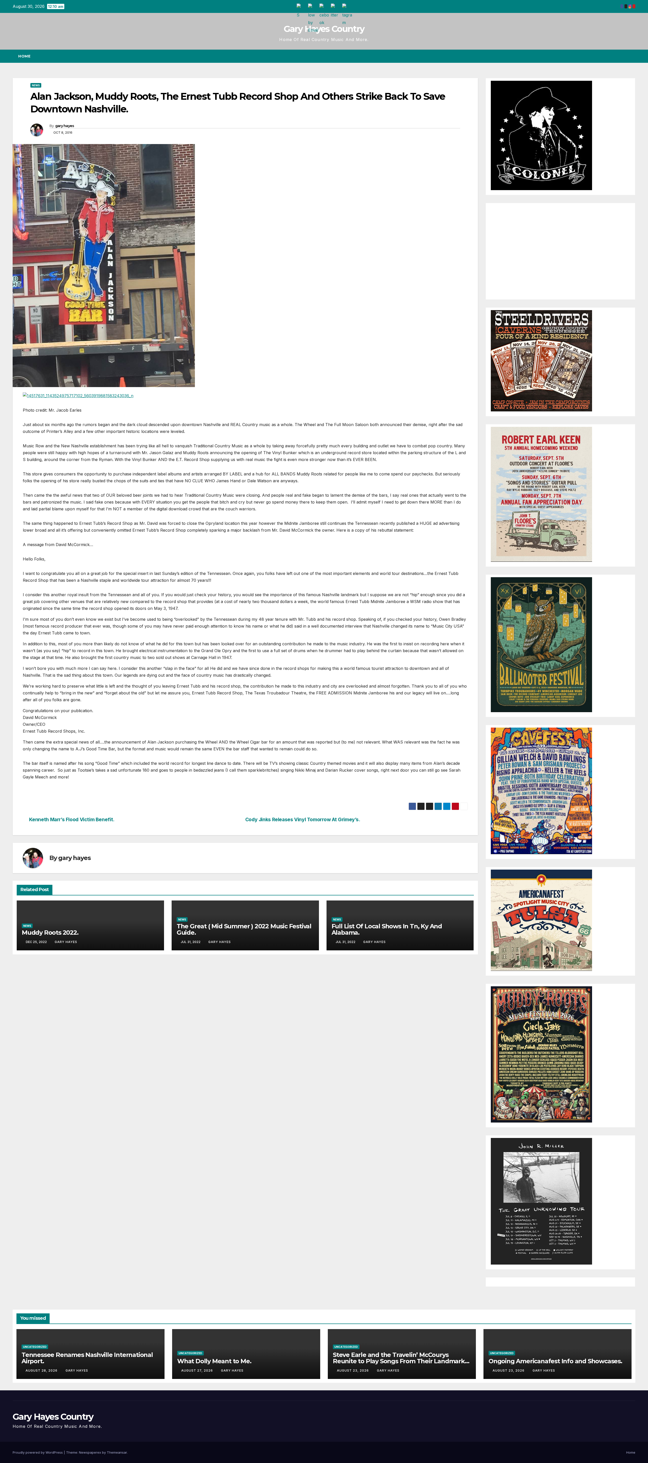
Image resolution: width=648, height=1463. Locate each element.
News (36, 85)
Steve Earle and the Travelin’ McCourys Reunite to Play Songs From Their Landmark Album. (399, 1361)
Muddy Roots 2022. (50, 932)
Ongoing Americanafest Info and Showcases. (555, 1361)
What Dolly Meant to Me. (214, 1361)
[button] (622, 56)
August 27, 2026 (197, 1370)
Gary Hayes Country (324, 29)
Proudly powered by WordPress (38, 1452)
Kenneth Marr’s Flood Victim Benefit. (71, 820)
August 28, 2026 (42, 1370)
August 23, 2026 (353, 1370)
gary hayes (64, 126)
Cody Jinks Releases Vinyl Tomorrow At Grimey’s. (302, 820)
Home (24, 56)
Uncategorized (35, 1346)
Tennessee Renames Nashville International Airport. (87, 1358)
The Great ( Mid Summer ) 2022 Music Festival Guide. (244, 929)
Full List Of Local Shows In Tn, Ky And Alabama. (387, 929)
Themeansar (117, 1452)
